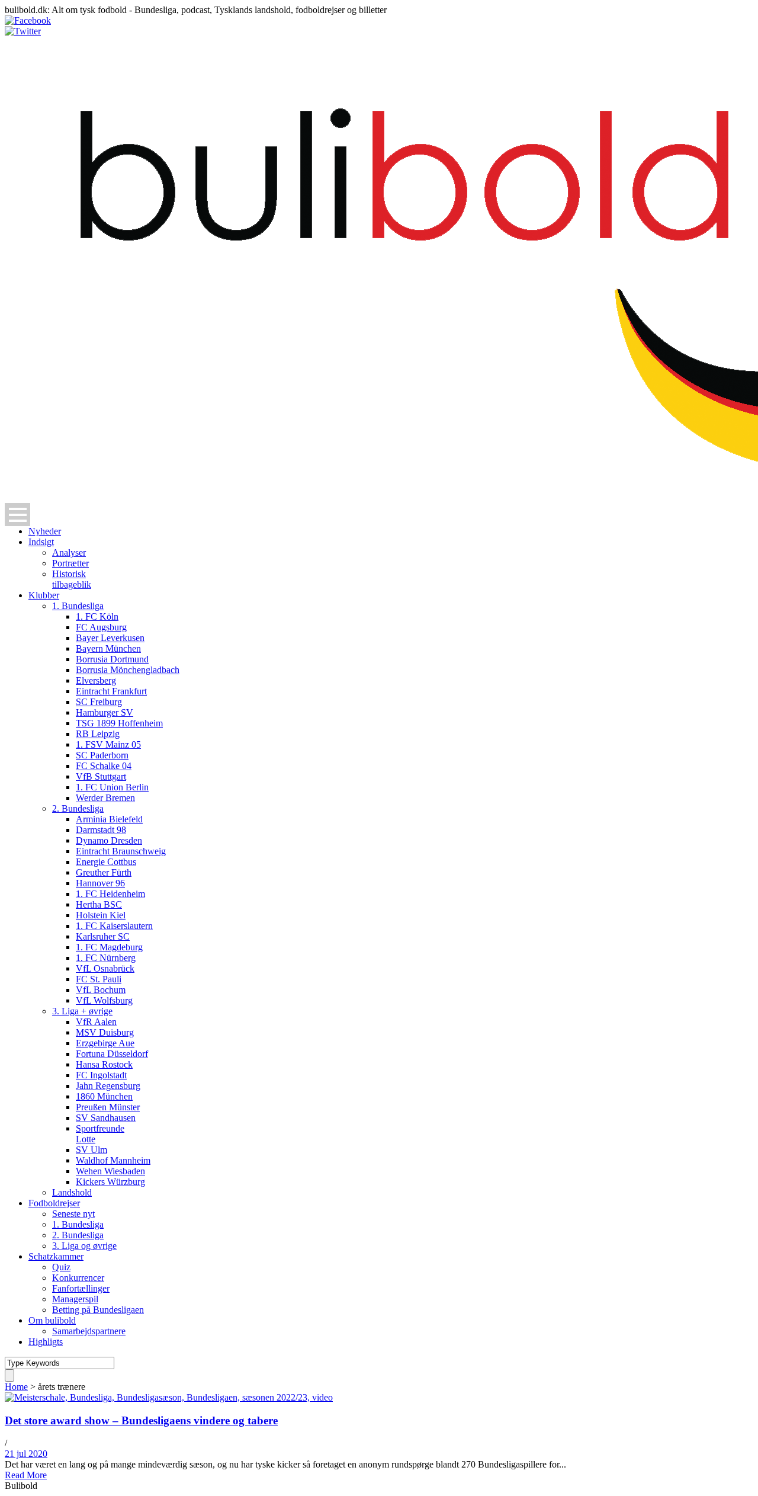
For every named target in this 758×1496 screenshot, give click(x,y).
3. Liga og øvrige (84, 1246)
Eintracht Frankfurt (111, 691)
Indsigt (41, 542)
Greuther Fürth (103, 872)
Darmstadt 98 (101, 830)
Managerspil (75, 1299)
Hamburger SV (104, 712)
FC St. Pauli (98, 979)
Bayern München (108, 648)
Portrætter (70, 563)
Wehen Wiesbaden (110, 1171)
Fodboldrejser (54, 1203)
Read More (26, 1475)
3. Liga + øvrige (82, 1011)
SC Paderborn (102, 755)
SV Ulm (91, 1150)
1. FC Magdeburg (109, 947)
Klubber (43, 595)
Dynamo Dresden (109, 840)
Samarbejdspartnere (89, 1331)
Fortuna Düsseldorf (112, 1054)
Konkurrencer (78, 1278)
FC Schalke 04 (103, 766)
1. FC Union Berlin (112, 787)
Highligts (45, 1342)
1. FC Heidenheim (110, 894)
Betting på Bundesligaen (98, 1310)
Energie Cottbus (106, 862)
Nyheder (44, 531)
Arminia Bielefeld (109, 819)
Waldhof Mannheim (113, 1160)
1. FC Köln (97, 616)
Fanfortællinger (81, 1288)
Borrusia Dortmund (112, 659)
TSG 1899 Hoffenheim (119, 723)
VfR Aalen (96, 1022)
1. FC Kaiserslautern (114, 926)
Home (16, 1387)
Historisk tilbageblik (71, 579)
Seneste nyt (73, 1214)
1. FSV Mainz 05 (108, 744)
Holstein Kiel (101, 915)
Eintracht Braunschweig (121, 851)
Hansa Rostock (104, 1064)
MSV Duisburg (105, 1032)
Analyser (69, 552)
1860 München (104, 1096)
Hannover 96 (100, 883)
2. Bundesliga (78, 808)
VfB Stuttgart (101, 776)
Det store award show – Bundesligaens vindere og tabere (141, 1420)
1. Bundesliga (78, 606)
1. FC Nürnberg (106, 958)
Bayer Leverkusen (110, 638)
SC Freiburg (99, 702)
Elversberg (96, 680)
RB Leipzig (98, 734)
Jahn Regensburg (108, 1086)
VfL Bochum (101, 990)
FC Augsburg (101, 627)
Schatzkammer (55, 1256)
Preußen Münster (108, 1107)
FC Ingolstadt (101, 1075)
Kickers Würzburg (110, 1182)
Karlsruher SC (103, 936)
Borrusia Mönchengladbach (127, 670)
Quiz (61, 1267)
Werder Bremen (105, 798)
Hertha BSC (99, 904)
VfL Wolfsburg (104, 1000)
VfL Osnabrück (105, 968)
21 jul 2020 (26, 1454)
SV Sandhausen (106, 1118)
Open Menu (17, 514)
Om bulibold (52, 1320)
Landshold (72, 1192)
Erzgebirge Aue (105, 1043)
